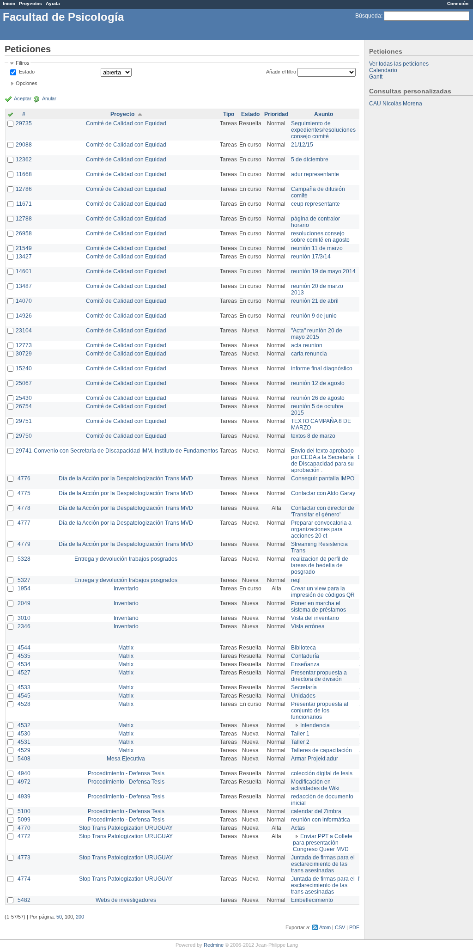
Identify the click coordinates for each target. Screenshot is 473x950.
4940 (24, 773)
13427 (24, 256)
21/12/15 (302, 144)
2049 (24, 603)
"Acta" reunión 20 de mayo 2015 (316, 333)
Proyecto (122, 114)
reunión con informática (320, 819)
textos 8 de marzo (313, 436)
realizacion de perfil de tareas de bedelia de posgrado (319, 565)
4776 (24, 478)
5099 (24, 819)
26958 (24, 233)
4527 (24, 672)
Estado (27, 71)
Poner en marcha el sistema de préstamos (318, 606)
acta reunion (306, 345)
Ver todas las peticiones (399, 64)
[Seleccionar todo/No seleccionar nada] (10, 115)
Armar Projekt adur (314, 758)
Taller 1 (300, 733)
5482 (24, 900)
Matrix (125, 647)
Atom (325, 927)
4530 (24, 733)
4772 (24, 836)
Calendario (383, 70)
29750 (24, 436)
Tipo (228, 114)
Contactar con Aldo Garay (323, 493)
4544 (24, 647)
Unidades (303, 696)
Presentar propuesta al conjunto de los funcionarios (319, 710)
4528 (24, 704)
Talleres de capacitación (321, 750)
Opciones (26, 83)
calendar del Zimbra (316, 811)
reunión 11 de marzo (317, 248)
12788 (24, 218)
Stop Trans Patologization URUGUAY (126, 828)
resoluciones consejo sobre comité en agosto (320, 236)
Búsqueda (368, 15)
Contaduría (305, 656)
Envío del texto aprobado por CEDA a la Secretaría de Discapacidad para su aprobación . (322, 460)
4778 (24, 508)
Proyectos (30, 3)
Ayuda (53, 3)
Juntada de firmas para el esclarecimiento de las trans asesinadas (323, 864)
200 (80, 916)
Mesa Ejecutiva (126, 758)
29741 (24, 450)
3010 (24, 618)
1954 (24, 588)
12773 (24, 345)
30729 (24, 353)
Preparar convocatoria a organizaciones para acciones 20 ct (321, 529)
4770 (24, 828)
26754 (24, 406)
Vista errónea (308, 626)
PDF (354, 927)
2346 (24, 626)
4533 (24, 687)
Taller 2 (300, 742)
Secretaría (304, 687)
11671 (24, 204)
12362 (24, 159)
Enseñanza (305, 664)
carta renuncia (309, 353)
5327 (24, 580)
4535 (24, 656)
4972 (24, 781)
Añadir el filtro (281, 71)
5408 (24, 758)
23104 (24, 330)
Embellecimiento (312, 900)
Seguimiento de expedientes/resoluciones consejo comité (323, 130)
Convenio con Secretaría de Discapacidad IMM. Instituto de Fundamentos (126, 450)
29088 (24, 144)
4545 (24, 696)
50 (59, 916)
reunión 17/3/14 (311, 256)
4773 (24, 857)
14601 (24, 271)
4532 (24, 725)
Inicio (9, 3)
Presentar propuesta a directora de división (319, 675)
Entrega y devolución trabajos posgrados (125, 559)
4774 (24, 879)
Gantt (375, 77)
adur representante (315, 174)
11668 (24, 174)
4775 (24, 493)
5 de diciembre (309, 159)
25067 (24, 383)
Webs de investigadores (126, 900)
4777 (24, 523)
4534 (24, 664)
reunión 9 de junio (314, 316)
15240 (24, 368)
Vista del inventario (315, 618)
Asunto (323, 114)
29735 (24, 123)
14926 (24, 316)
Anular (49, 98)
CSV (340, 927)
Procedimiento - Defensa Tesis (126, 773)
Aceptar (22, 98)
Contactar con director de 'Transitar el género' (322, 511)
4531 (24, 742)
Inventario (126, 588)
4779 (24, 544)
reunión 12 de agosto (318, 383)
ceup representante (315, 204)
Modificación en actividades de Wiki (315, 784)
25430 (24, 398)
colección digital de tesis (321, 773)
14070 (24, 301)
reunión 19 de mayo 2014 (323, 271)
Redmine (214, 945)
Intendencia (315, 725)
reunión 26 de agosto (318, 398)
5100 (24, 811)
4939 (24, 796)
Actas (298, 828)
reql (296, 580)
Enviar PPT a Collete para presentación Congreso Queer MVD (322, 842)
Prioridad (276, 114)
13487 (24, 286)
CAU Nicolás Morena (395, 103)
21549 (24, 248)
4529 (24, 750)
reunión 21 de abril (315, 301)
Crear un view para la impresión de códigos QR (323, 591)
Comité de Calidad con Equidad (126, 123)
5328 (24, 559)
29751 (24, 421)
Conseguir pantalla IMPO (322, 478)
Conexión (457, 3)
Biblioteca (303, 647)
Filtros (23, 63)
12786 (24, 189)
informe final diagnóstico (321, 368)
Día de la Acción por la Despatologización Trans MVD (126, 478)
